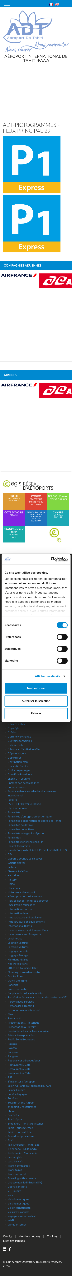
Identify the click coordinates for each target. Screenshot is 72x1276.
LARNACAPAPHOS (58, 515)
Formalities (14, 837)
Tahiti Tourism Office (20, 1127)
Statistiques (15, 1119)
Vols (10, 1195)
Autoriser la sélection (36, 701)
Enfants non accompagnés (23, 782)
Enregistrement (17, 787)
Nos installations (18, 963)
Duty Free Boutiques (20, 774)
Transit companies (19, 1165)
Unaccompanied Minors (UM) (25, 1182)
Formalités (14, 812)
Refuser (36, 713)
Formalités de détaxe (20, 824)
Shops (11, 1111)
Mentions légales (18, 959)
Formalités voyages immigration (26, 833)
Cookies (52, 1236)
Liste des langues (14, 1240)
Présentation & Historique (23, 1022)
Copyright (14, 728)
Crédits (12, 732)
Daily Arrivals (15, 745)
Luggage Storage (18, 955)
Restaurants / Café (19, 1073)
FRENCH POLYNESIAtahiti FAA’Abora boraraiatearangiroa (36, 517)
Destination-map (18, 761)
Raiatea (12, 1043)
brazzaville (36, 499)
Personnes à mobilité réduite (25, 1010)
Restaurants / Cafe (19, 1064)
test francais (15, 1161)
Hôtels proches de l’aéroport (25, 896)
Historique (14, 875)
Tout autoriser (36, 688)
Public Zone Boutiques (21, 1039)
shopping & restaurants (22, 1106)
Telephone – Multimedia (22, 1148)
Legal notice (15, 938)
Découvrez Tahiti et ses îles (24, 749)
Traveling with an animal (22, 1178)
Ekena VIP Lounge (19, 778)
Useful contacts (17, 1186)
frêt (10, 854)
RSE (10, 1077)
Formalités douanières (21, 829)
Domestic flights (18, 766)
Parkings (13, 984)
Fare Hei (12, 799)
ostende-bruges (58, 499)
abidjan (13, 514)
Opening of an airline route (24, 972)
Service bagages (17, 1094)
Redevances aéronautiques (24, 1060)
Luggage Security (18, 951)
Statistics (13, 1115)
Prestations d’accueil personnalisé (28, 1031)
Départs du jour (17, 753)
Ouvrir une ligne (17, 980)
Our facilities (15, 976)
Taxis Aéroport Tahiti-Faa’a (24, 1144)
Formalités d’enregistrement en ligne (30, 816)
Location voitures (18, 942)
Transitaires (15, 1169)
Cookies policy (16, 723)
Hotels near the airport (21, 892)
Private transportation (21, 1035)
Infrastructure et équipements (26, 921)
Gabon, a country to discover (25, 858)
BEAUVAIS (13, 535)
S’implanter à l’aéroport (21, 1081)
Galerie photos (17, 862)
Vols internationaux (19, 1207)
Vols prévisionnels (18, 1211)
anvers (64, 497)
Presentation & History (22, 1026)
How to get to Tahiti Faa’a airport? (28, 900)
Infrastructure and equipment (26, 917)
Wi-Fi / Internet (17, 1224)
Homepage (14, 888)
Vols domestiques (18, 1199)
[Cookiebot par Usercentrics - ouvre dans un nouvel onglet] (51, 559)
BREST (14, 532)
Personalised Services (21, 1001)
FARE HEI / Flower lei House (24, 803)
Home (11, 883)
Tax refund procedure (21, 1136)
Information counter (20, 909)
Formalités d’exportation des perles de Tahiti (34, 820)
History (12, 879)
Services (13, 1098)
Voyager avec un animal (22, 1216)
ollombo (36, 505)
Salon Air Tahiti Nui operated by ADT (29, 1085)
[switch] (62, 637)
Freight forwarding (19, 845)
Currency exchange (19, 736)
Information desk (18, 913)
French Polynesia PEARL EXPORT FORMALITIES (37, 850)
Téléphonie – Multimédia (22, 1153)
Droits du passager (19, 770)
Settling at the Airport (21, 1102)
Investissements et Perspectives (28, 930)
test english (15, 1157)
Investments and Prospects (24, 934)
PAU (14, 537)
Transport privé (17, 1174)
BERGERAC (19, 529)
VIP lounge (14, 1190)
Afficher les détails (47, 676)
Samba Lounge (16, 1089)
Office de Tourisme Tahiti (23, 967)
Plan (10, 1014)
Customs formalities (20, 740)
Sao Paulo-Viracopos (14, 498)
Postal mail (14, 1018)
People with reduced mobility (25, 993)
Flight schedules (17, 808)
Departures (15, 757)
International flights (20, 925)
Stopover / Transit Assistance (26, 1123)
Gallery (12, 867)
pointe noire (36, 502)
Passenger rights (18, 989)
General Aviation (18, 871)
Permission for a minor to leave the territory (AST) (37, 997)
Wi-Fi (11, 1220)
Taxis (11, 1140)
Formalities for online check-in (25, 841)
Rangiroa (13, 1052)
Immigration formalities (21, 904)
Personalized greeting (21, 1005)
